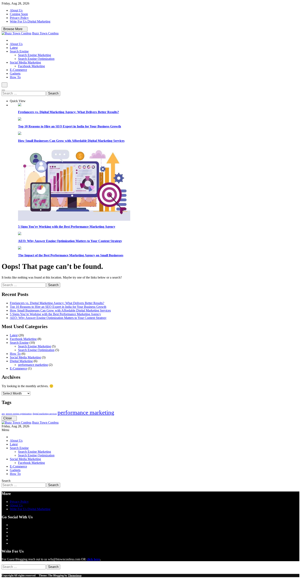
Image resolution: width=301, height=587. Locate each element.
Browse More (13, 29)
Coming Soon (19, 14)
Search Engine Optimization (36, 58)
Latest (14, 47)
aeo (3, 414)
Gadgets (15, 73)
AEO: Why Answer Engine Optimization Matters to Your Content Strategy (70, 241)
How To (15, 77)
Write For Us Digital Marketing (30, 21)
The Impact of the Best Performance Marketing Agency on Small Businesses (70, 255)
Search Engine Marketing (34, 55)
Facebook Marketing (31, 66)
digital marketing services (45, 414)
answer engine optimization (19, 414)
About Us (16, 10)
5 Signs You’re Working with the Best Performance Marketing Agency (66, 226)
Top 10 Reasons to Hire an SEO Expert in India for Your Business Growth (69, 126)
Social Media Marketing (25, 62)
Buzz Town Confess (45, 33)
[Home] (11, 40)
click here (93, 559)
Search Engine (19, 51)
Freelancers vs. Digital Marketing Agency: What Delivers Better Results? (68, 112)
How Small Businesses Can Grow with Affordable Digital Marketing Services (71, 140)
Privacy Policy (19, 17)
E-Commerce (18, 70)
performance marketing (33, 364)
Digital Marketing (21, 361)
